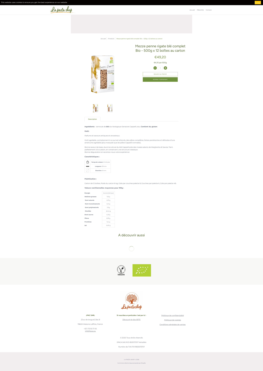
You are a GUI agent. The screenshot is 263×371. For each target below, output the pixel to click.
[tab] (92, 119)
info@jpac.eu (90, 331)
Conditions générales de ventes (173, 325)
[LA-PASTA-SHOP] (63, 10)
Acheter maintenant (160, 79)
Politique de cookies (172, 320)
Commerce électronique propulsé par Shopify (131, 363)
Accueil (103, 39)
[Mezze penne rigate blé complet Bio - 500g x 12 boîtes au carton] (102, 72)
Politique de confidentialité (172, 316)
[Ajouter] (165, 68)
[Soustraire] (155, 68)
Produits (111, 39)
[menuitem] (192, 10)
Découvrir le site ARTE (131, 320)
